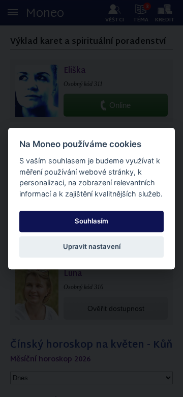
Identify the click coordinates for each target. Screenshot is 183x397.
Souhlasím (91, 221)
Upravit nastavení (91, 247)
